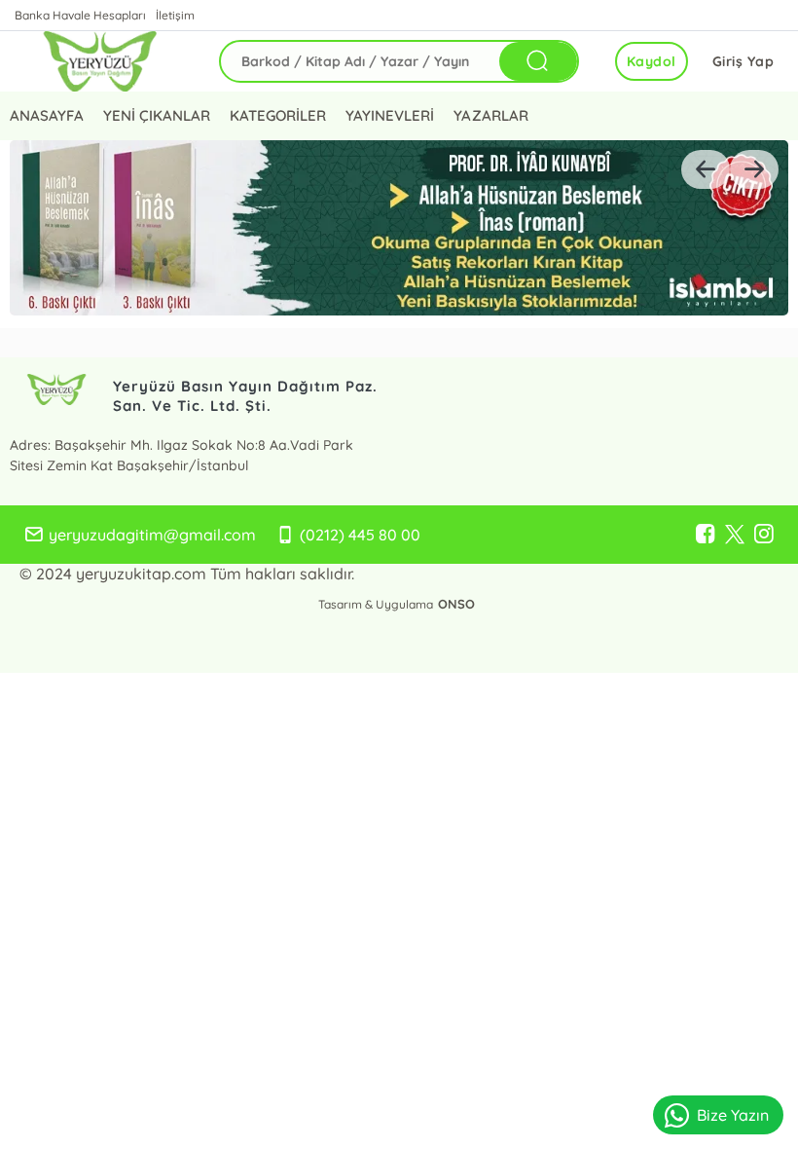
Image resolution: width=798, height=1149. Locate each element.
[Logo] (100, 61)
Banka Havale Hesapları (80, 15)
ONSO (456, 604)
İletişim (175, 15)
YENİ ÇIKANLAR (156, 115)
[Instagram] (764, 534)
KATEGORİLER (278, 115)
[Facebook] (705, 534)
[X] (734, 534)
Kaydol (651, 61)
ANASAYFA (47, 115)
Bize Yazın (733, 1115)
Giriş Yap (743, 61)
